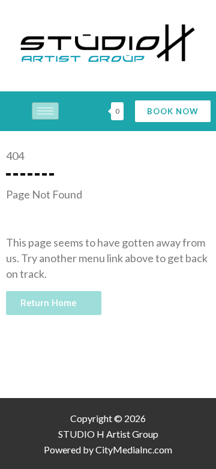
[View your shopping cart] (101, 111)
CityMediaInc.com (133, 449)
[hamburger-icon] (45, 111)
